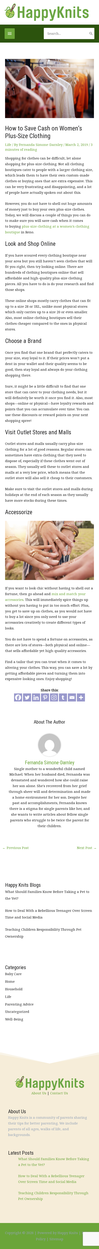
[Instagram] (54, 697)
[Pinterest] (45, 697)
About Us (38, 1093)
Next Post (87, 847)
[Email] (72, 697)
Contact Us (59, 1093)
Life (8, 144)
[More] (81, 697)
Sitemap (56, 1239)
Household (14, 989)
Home (10, 981)
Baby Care (13, 973)
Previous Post (15, 847)
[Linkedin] (36, 697)
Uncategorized (17, 1011)
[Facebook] (18, 697)
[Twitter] (27, 697)
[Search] (91, 33)
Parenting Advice (19, 1004)
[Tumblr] (63, 697)
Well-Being (14, 1019)
